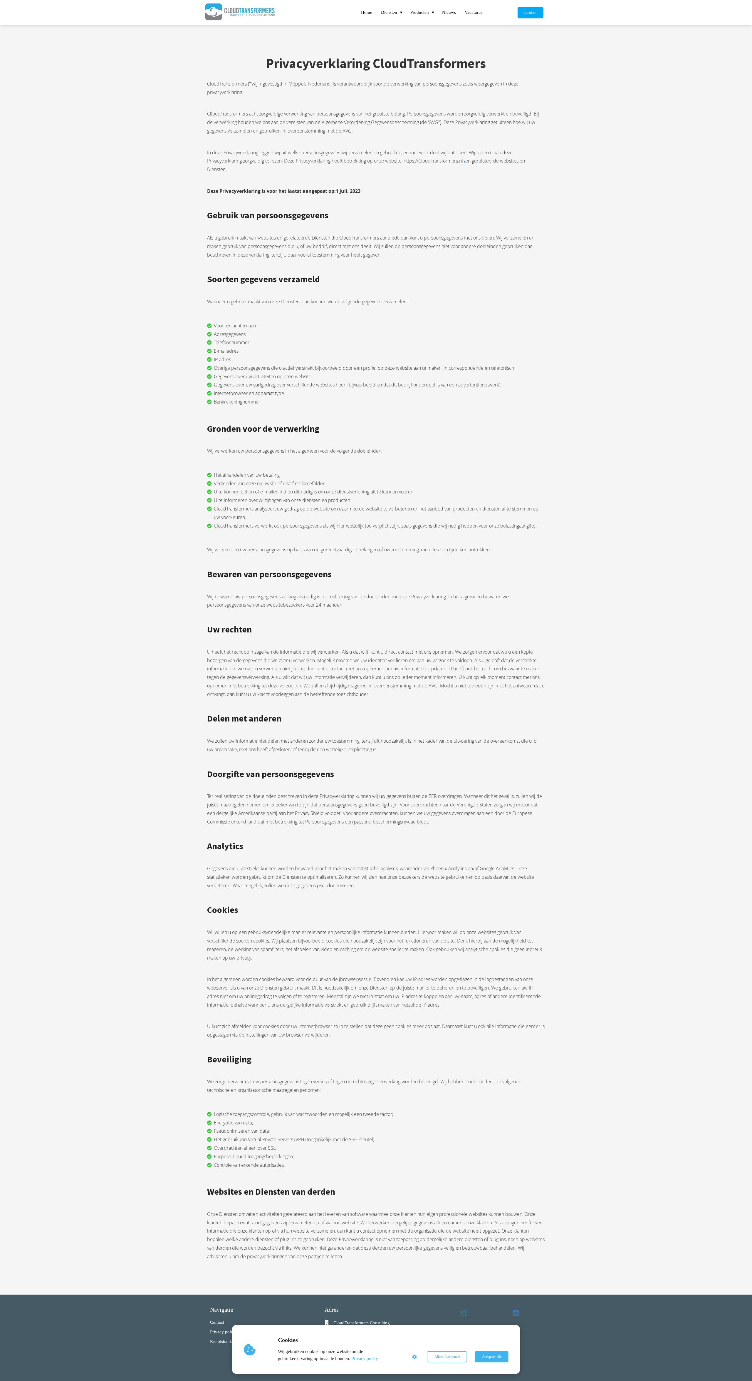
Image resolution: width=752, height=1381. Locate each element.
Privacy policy (364, 1358)
